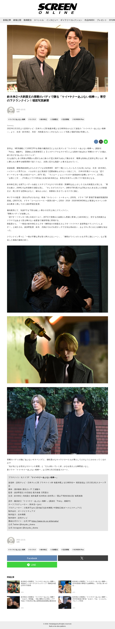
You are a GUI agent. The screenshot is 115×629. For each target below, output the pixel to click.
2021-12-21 (20, 110)
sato (18, 112)
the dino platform (60, 626)
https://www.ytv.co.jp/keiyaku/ (45, 521)
